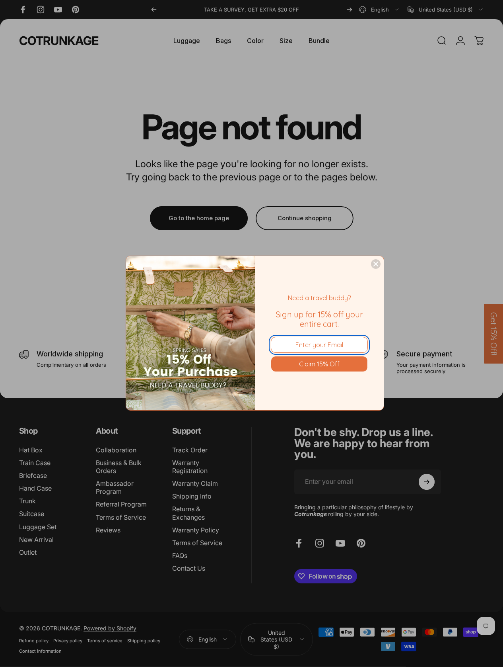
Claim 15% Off (319, 364)
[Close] (376, 264)
